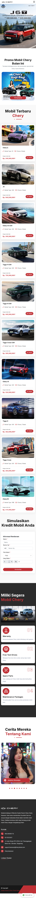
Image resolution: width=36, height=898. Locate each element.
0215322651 (8, 837)
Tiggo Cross (7, 460)
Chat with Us (28, 895)
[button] (9, 788)
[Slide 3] (21, 46)
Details (30, 157)
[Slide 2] (18, 46)
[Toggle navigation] (34, 2)
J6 (3, 187)
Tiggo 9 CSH (7, 264)
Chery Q (5, 148)
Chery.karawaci (9, 851)
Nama (5, 539)
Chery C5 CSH (7, 226)
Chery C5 (6, 381)
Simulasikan (18, 569)
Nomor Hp (6, 545)
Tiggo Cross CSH (9, 342)
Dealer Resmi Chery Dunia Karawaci (11, 890)
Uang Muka (6, 558)
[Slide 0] (12, 46)
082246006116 (9, 834)
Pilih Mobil (6, 552)
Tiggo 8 (5, 421)
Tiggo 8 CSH (7, 303)
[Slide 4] (24, 46)
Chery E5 (6, 499)
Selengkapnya (18, 97)
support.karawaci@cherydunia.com (15, 847)
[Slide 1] (15, 46)
